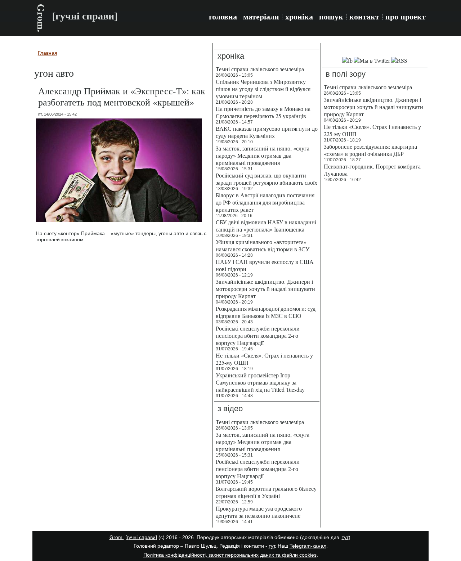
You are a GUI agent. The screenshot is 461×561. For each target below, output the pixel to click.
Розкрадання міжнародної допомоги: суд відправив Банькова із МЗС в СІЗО (265, 312)
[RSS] (399, 60)
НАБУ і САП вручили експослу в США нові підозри (265, 265)
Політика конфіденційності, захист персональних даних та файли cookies (230, 555)
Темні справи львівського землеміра (260, 69)
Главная (47, 53)
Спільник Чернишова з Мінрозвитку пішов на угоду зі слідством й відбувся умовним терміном (263, 89)
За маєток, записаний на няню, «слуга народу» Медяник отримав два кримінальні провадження (262, 155)
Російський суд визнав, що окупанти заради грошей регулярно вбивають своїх (266, 178)
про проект (405, 16)
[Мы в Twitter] (372, 60)
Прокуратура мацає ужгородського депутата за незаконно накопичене (259, 511)
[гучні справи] (141, 537)
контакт (364, 16)
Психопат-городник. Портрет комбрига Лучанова (372, 169)
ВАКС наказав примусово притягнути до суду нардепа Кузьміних (267, 132)
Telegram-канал (308, 546)
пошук (331, 16)
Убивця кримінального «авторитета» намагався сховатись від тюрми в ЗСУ (262, 245)
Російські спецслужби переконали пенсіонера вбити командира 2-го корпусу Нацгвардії (258, 335)
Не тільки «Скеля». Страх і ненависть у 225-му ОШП (264, 358)
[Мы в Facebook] (347, 60)
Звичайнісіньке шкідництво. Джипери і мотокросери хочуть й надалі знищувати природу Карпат (265, 289)
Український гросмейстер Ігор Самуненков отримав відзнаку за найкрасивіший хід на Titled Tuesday (260, 382)
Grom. (41, 18)
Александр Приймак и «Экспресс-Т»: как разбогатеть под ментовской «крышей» (121, 96)
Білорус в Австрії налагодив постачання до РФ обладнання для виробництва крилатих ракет (265, 202)
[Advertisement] (375, 295)
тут (345, 537)
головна (223, 16)
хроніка (299, 16)
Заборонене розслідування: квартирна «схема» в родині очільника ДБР (370, 150)
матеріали (261, 16)
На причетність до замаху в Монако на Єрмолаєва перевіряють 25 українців (263, 112)
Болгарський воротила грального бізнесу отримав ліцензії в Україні (266, 492)
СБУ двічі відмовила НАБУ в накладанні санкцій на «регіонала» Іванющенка (266, 225)
